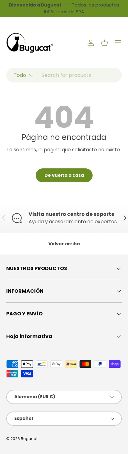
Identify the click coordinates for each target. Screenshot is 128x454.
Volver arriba (64, 244)
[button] (104, 43)
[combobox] (64, 75)
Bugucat (29, 438)
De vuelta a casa (64, 175)
